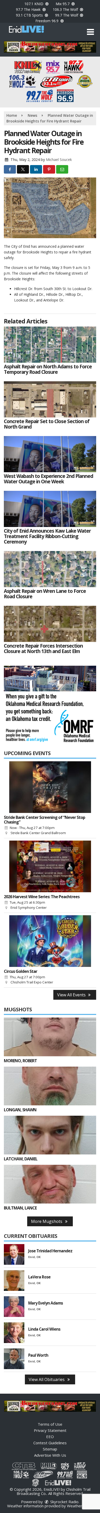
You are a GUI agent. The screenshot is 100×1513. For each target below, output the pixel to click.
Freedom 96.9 (47, 20)
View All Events (72, 995)
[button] (90, 32)
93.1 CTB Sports (30, 15)
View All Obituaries (47, 1379)
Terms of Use (50, 1424)
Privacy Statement (50, 1430)
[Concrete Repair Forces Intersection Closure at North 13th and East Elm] (50, 624)
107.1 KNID (34, 3)
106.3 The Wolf (66, 9)
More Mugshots (47, 1221)
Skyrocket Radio (63, 1501)
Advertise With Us (50, 1455)
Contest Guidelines (50, 1442)
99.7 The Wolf (67, 15)
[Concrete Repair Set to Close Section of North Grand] (50, 399)
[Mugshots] (50, 1037)
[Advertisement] (50, 47)
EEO (50, 1436)
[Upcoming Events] (50, 787)
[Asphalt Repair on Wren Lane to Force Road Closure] (50, 569)
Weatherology (79, 1505)
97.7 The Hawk (29, 9)
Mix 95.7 (63, 3)
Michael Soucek (59, 159)
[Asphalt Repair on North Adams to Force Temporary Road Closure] (50, 345)
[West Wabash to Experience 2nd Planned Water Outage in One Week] (50, 454)
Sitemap (50, 1449)
